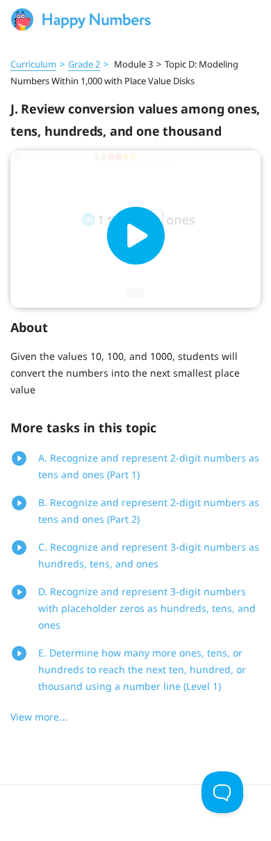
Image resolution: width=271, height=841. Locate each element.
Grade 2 (84, 64)
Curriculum (33, 64)
